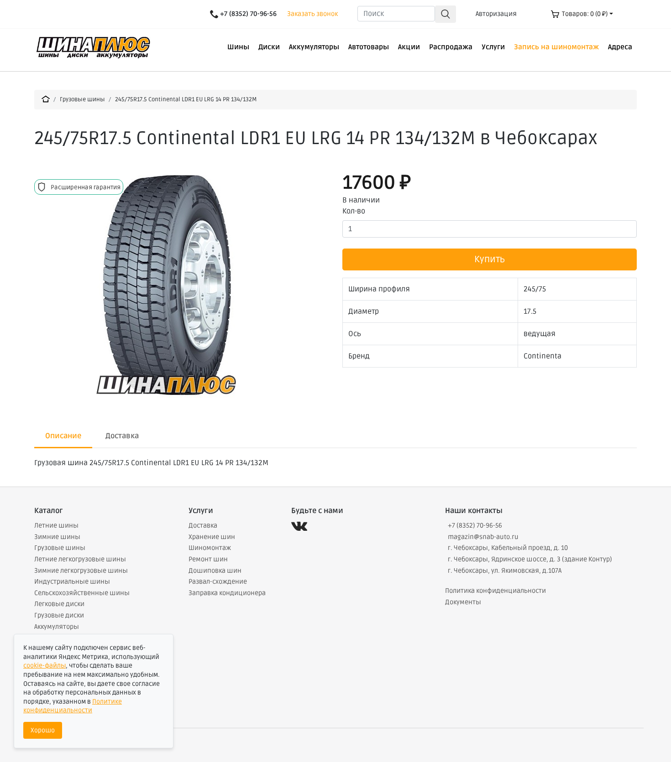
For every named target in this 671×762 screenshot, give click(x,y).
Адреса (620, 47)
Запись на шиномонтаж (556, 47)
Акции (409, 47)
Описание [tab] (63, 436)
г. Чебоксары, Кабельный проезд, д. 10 (508, 548)
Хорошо (43, 730)
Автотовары (368, 47)
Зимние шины (57, 537)
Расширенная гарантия (86, 187)
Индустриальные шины (72, 582)
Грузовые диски (59, 615)
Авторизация (496, 14)
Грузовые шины (82, 99)
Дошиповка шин (215, 571)
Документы (463, 602)
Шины (238, 47)
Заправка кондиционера (227, 593)
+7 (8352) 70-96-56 (475, 525)
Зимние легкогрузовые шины (81, 571)
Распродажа (450, 47)
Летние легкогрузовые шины (80, 559)
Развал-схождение (218, 582)
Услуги (493, 47)
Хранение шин (212, 537)
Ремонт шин (208, 559)
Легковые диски (59, 604)
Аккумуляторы (314, 47)
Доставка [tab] (122, 436)
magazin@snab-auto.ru (483, 537)
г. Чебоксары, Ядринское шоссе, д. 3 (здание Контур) (530, 559)
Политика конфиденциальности (495, 591)
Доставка (203, 525)
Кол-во (353, 211)
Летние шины (56, 525)
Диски (269, 47)
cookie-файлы (44, 665)
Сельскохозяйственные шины (82, 593)
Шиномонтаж (210, 548)
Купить (489, 259)
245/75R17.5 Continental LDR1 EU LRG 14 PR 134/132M (186, 99)
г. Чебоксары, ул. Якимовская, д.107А (504, 571)
